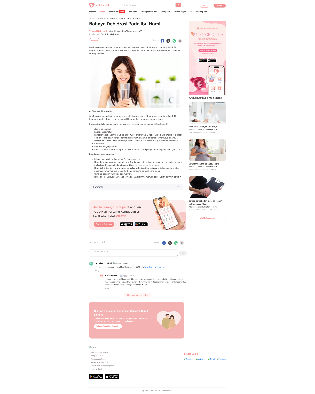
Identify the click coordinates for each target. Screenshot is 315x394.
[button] (136, 187)
